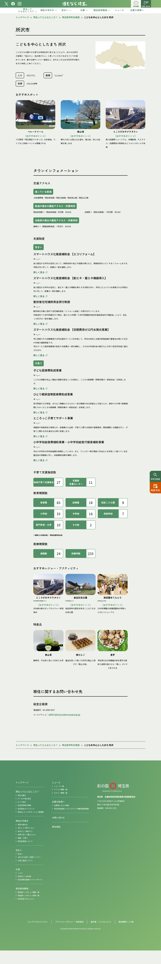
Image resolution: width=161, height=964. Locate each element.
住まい (19, 850)
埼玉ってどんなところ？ (45, 17)
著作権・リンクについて (101, 921)
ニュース (56, 782)
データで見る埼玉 (24, 798)
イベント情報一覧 (60, 789)
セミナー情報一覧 (60, 793)
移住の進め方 (23, 824)
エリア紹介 (22, 802)
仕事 (18, 869)
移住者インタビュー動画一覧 (28, 892)
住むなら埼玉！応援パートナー (29, 857)
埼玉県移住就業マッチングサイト (30, 879)
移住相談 (56, 826)
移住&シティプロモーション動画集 (31, 812)
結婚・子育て (23, 838)
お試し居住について (25, 860)
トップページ (22, 17)
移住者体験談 (22, 888)
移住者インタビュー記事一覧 (28, 895)
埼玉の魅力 (22, 795)
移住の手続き (22, 820)
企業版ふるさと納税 (61, 805)
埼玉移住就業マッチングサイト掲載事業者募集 (71, 809)
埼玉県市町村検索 (71, 17)
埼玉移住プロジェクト (26, 899)
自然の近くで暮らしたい (27, 834)
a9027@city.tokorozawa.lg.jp (64, 714)
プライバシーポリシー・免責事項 (69, 921)
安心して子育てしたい (26, 828)
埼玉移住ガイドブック (26, 809)
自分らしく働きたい (25, 831)
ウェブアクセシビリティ (37, 921)
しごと (20, 873)
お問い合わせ (58, 817)
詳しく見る (39, 272)
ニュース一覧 (59, 786)
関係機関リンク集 (126, 921)
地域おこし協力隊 (24, 876)
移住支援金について (25, 841)
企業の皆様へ (58, 801)
